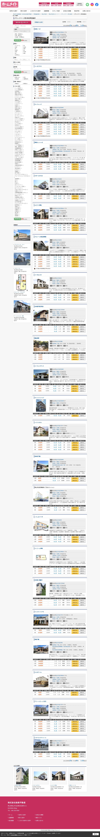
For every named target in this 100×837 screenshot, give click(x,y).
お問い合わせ (86, 11)
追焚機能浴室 (18, 159)
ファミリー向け (19, 126)
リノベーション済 (20, 97)
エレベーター (18, 140)
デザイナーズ (18, 95)
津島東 (62, 32)
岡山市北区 (58, 32)
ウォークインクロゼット (21, 174)
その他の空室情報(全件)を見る (42, 60)
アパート (17, 25)
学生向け (17, 122)
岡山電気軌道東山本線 (57, 465)
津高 (62, 642)
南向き (17, 214)
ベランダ (17, 134)
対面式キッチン (19, 155)
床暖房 (17, 171)
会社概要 (11, 820)
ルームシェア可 (19, 120)
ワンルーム (17, 45)
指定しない (17, 77)
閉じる (95, 834)
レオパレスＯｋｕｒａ (40, 737)
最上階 (17, 212)
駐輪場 (17, 143)
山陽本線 (54, 36)
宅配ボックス (18, 191)
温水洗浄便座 (18, 162)
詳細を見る (74, 49)
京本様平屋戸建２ (39, 306)
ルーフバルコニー (20, 137)
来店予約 (76, 11)
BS (16, 181)
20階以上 (18, 211)
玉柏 (57, 182)
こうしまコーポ (39, 516)
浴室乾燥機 (18, 160)
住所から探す (13, 11)
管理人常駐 (18, 108)
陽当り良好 (18, 92)
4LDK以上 (17, 54)
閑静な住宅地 (18, 94)
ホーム (10, 815)
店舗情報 (46, 11)
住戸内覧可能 (18, 201)
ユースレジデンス (40, 366)
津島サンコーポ (39, 142)
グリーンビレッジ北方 (40, 701)
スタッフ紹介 (56, 11)
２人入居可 (18, 102)
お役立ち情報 (67, 11)
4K (15, 53)
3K (24, 50)
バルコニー (18, 135)
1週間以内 (26, 78)
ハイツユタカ (38, 422)
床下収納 (17, 172)
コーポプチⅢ (38, 66)
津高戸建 (37, 639)
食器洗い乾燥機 (19, 152)
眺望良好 (17, 109)
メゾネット (18, 132)
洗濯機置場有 (18, 148)
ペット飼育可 (18, 88)
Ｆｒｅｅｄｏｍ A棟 (19, 316)
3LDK (24, 51)
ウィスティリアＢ (39, 611)
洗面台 (17, 163)
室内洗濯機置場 (19, 128)
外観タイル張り (19, 149)
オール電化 (18, 139)
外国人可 (17, 117)
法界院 (58, 34)
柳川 (65, 649)
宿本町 (62, 107)
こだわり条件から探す (24, 820)
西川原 (59, 36)
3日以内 (17, 78)
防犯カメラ (18, 195)
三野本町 (63, 309)
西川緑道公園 (67, 151)
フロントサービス (20, 198)
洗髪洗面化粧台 (19, 165)
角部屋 (17, 215)
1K (24, 45)
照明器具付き (18, 142)
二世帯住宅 (18, 111)
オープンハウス (19, 115)
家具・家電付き (19, 146)
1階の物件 (18, 208)
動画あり (26, 83)
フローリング (18, 129)
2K (15, 48)
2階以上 (17, 206)
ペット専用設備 (19, 89)
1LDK (24, 47)
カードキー (18, 114)
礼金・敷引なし (18, 35)
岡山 (59, 37)
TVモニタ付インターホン (21, 189)
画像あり (17, 83)
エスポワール (38, 672)
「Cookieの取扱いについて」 (16, 835)
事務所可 (17, 100)
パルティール (17, 268)
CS (16, 180)
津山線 (53, 34)
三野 (62, 425)
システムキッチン (20, 154)
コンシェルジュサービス (21, 203)
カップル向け (18, 123)
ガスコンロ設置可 (20, 119)
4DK (24, 53)
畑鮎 (62, 341)
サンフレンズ (38, 104)
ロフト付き (18, 131)
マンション (23, 25)
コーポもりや (38, 274)
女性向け (17, 125)
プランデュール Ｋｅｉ (19, 244)
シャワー (17, 166)
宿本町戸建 (37, 456)
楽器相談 (17, 91)
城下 (65, 465)
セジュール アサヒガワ (19, 292)
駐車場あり (18, 205)
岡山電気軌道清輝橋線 (57, 151)
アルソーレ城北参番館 (40, 236)
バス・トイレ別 (19, 157)
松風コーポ (37, 29)
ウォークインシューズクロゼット (22, 176)
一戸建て (17, 27)
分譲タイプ (18, 106)
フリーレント (18, 112)
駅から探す (24, 11)
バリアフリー (18, 103)
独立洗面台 (18, 168)
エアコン (17, 169)
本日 (25, 77)
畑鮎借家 (37, 338)
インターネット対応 (20, 186)
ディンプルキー (19, 194)
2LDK (16, 50)
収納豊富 (17, 178)
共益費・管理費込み (19, 37)
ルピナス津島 (38, 205)
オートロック (18, 188)
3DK (16, 51)
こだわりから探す (35, 11)
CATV (17, 183)
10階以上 (18, 209)
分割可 (17, 105)
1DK (16, 47)
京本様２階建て (39, 580)
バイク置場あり (19, 145)
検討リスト (39, 817)
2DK (24, 48)
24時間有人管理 (19, 197)
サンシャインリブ (39, 397)
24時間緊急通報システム (21, 192)
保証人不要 (18, 99)
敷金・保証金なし (19, 34)
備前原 (58, 71)
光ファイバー (18, 184)
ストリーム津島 (39, 548)
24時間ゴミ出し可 (20, 200)
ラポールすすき (39, 175)
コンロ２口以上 (19, 151)
